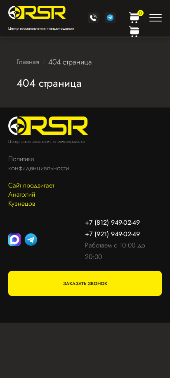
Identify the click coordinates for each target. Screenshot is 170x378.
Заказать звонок (85, 283)
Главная (28, 62)
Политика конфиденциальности (34, 164)
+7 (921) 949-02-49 (112, 234)
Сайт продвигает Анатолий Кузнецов (31, 194)
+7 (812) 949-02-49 (112, 222)
